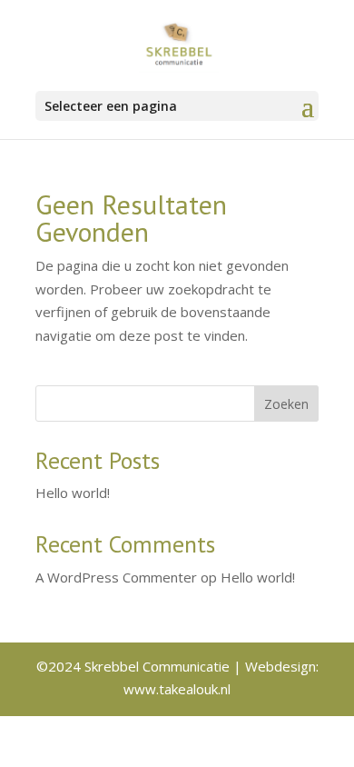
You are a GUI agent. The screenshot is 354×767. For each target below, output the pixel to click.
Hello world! (72, 492)
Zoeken (286, 404)
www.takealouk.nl (177, 689)
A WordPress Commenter (116, 577)
